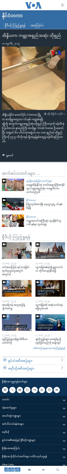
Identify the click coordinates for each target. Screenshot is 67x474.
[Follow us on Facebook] (5, 390)
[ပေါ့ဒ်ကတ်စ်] (49, 390)
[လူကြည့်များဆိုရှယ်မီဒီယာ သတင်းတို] (17, 322)
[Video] (29, 470)
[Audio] (43, 470)
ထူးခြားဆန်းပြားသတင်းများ (39, 181)
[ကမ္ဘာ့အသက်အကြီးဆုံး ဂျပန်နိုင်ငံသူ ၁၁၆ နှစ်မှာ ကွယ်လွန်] (13, 220)
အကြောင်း (37, 25)
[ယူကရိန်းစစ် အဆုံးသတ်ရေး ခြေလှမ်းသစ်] (50, 288)
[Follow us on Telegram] (35, 390)
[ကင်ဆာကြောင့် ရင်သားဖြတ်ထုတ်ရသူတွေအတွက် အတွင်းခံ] (17, 250)
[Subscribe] (57, 390)
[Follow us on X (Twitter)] (12, 390)
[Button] (7, 156)
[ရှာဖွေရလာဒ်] (58, 470)
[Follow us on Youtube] (20, 390)
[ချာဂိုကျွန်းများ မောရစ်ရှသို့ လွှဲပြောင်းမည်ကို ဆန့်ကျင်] (50, 322)
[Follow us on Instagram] (27, 390)
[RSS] (42, 390)
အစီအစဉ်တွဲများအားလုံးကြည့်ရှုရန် (49, 348)
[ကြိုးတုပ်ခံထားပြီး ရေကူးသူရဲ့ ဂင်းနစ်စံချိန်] (13, 204)
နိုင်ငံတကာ (31, 200)
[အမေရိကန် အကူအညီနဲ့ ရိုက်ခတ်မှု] (17, 288)
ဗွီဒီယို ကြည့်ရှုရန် (15, 25)
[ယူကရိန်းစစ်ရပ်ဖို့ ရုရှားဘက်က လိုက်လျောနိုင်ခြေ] (50, 250)
